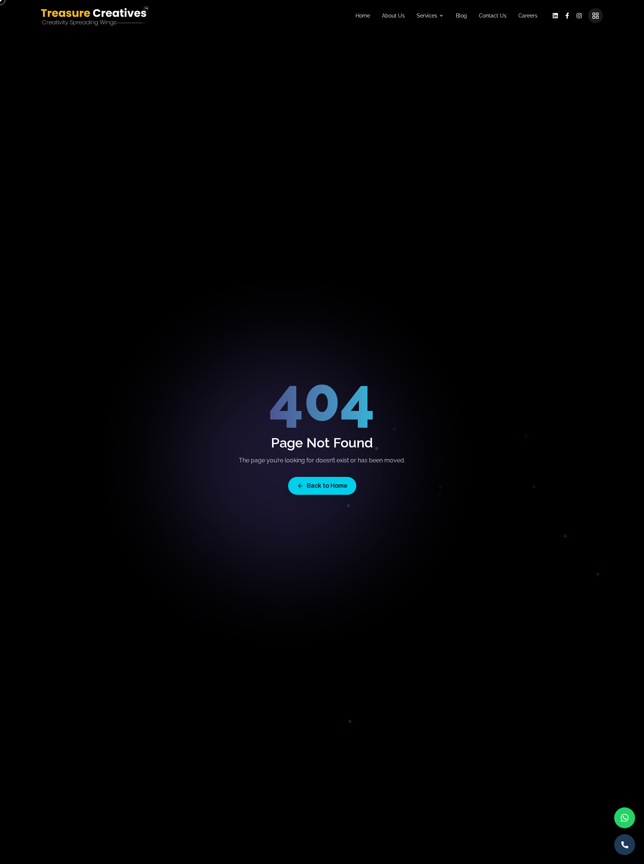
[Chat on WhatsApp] (624, 817)
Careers (527, 16)
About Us (393, 16)
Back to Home (327, 485)
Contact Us (492, 16)
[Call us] (624, 844)
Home (363, 16)
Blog (461, 16)
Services (427, 16)
